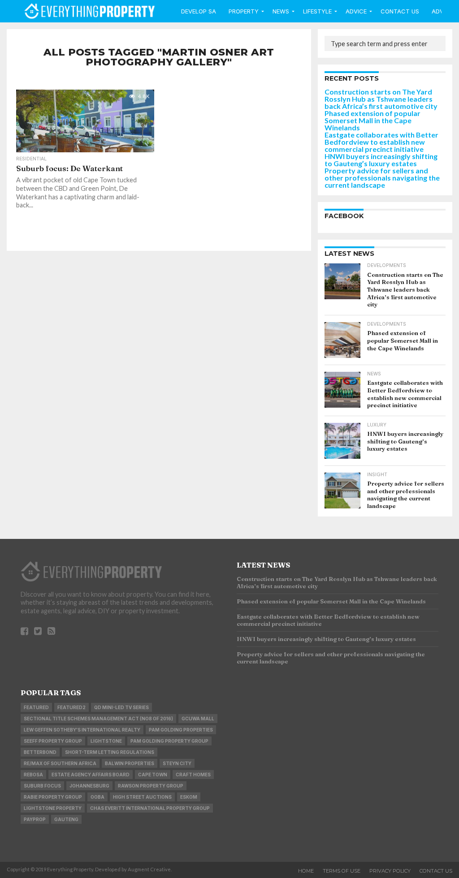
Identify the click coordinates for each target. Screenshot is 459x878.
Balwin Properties (129, 763)
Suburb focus (42, 785)
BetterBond (40, 752)
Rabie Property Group (53, 797)
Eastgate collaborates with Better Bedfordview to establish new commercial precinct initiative (381, 141)
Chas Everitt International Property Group (150, 808)
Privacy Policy (390, 871)
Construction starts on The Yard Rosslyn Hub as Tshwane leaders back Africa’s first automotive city (381, 98)
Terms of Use (341, 871)
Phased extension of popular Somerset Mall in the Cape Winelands (372, 120)
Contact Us (400, 11)
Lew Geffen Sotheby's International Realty (82, 729)
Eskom (188, 797)
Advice (356, 11)
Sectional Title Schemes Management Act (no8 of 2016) (98, 718)
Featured (36, 707)
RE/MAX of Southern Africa (60, 763)
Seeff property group (53, 741)
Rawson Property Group (150, 785)
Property (244, 11)
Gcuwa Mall (198, 718)
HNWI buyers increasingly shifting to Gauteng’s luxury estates (381, 160)
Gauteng (66, 819)
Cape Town (152, 774)
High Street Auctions (142, 797)
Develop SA (198, 11)
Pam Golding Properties (181, 729)
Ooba (97, 797)
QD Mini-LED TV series (121, 707)
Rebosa (33, 774)
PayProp (35, 819)
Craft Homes (193, 774)
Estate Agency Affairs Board (91, 774)
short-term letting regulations (109, 752)
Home (306, 871)
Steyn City (177, 763)
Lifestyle (317, 11)
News (281, 11)
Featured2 (71, 707)
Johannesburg (89, 785)
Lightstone (106, 741)
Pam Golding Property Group (169, 741)
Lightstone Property (53, 808)
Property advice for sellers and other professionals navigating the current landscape (382, 177)
